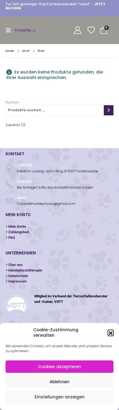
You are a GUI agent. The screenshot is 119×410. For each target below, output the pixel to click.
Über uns (15, 265)
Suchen (12, 102)
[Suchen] (108, 110)
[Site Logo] (25, 30)
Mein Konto (17, 226)
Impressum (17, 281)
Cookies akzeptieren (59, 367)
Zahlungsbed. (19, 232)
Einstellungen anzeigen (60, 397)
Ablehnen (59, 382)
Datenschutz (18, 276)
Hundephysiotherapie (25, 270)
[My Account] (77, 30)
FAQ (11, 237)
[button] (110, 332)
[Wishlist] (91, 30)
